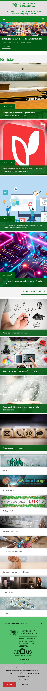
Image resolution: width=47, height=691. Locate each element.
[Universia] (23, 659)
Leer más (6, 47)
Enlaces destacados (15, 623)
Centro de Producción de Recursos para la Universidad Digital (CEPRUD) (24, 12)
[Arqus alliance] (23, 652)
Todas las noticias (32, 291)
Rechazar (25, 684)
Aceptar (9, 684)
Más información (23, 679)
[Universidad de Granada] (23, 5)
